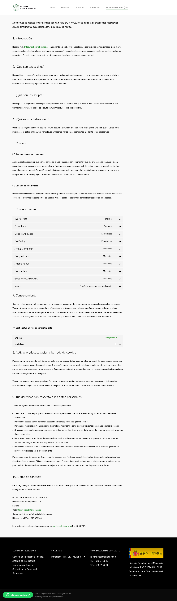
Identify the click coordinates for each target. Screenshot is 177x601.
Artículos (80, 7)
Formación (95, 7)
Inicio (52, 7)
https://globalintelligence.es (36, 47)
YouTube (77, 556)
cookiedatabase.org (62, 526)
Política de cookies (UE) (117, 7)
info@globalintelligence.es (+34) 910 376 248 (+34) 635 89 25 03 (103, 560)
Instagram (56, 556)
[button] (18, 595)
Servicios (65, 7)
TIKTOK (67, 556)
